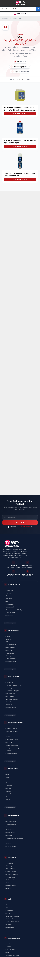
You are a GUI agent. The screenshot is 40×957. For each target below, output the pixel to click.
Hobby (8, 636)
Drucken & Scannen (11, 753)
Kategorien (21, 14)
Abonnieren (20, 522)
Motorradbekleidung (12, 874)
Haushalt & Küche (13, 815)
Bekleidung (9, 907)
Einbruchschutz (10, 612)
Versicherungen (10, 944)
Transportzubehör (11, 885)
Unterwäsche (9, 910)
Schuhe (8, 913)
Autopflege (9, 866)
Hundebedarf (9, 682)
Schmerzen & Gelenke (12, 699)
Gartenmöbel (9, 596)
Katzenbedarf (10, 696)
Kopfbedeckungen (11, 919)
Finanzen (8, 946)
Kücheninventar (10, 827)
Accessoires (9, 905)
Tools (7, 952)
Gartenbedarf (9, 590)
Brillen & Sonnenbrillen (12, 916)
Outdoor (8, 639)
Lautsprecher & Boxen (12, 739)
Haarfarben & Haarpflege (13, 690)
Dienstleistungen (10, 949)
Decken (8, 797)
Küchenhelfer (9, 830)
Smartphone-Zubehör (12, 745)
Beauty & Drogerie (13, 676)
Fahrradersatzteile (11, 658)
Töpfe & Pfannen (11, 832)
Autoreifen (9, 888)
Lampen (8, 791)
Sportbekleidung (11, 647)
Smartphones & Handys (12, 748)
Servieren (8, 844)
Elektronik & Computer (15, 722)
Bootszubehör (10, 880)
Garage (8, 882)
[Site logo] (20, 3)
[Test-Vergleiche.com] (12, 543)
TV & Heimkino (10, 734)
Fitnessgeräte (10, 653)
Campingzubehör (11, 644)
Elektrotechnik (10, 607)
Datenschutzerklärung (24, 526)
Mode (9, 899)
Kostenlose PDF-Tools (12, 955)
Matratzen (9, 785)
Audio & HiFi (9, 742)
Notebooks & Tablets (12, 731)
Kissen (8, 799)
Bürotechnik (9, 794)
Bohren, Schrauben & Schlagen (14, 610)
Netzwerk (8, 750)
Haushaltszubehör (11, 824)
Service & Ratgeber (14, 938)
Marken (14, 19)
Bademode (9, 924)
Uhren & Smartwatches (12, 921)
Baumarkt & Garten (14, 584)
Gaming (8, 736)
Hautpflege (9, 688)
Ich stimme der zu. (21, 526)
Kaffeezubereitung (11, 846)
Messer (8, 841)
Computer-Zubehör (11, 728)
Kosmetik (8, 702)
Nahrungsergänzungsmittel (13, 685)
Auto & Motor (12, 857)
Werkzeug (9, 598)
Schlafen (8, 788)
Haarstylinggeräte (11, 707)
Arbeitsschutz (10, 604)
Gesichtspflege (10, 693)
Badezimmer (9, 783)
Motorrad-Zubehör (11, 871)
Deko (7, 777)
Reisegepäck (9, 650)
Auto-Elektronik (10, 868)
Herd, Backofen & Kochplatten (14, 838)
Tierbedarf (9, 704)
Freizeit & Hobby (13, 630)
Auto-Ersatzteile (10, 877)
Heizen (8, 601)
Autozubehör (9, 863)
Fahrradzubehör (10, 642)
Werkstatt (8, 593)
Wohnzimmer (9, 780)
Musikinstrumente (11, 661)
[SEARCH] (38, 9)
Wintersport (9, 656)
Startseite (5, 19)
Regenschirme (10, 927)
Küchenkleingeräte (11, 821)
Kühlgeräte (9, 835)
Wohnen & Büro (13, 768)
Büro (7, 774)
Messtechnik (9, 615)
